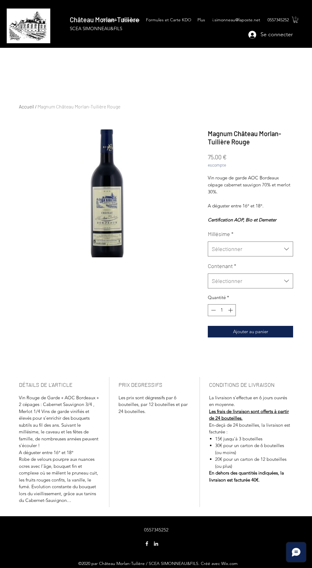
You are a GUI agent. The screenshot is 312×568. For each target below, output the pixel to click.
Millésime (220, 234)
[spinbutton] (222, 310)
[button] (295, 20)
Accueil (26, 106)
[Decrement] (213, 310)
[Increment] (231, 310)
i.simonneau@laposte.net (236, 20)
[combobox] (250, 249)
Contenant (222, 266)
